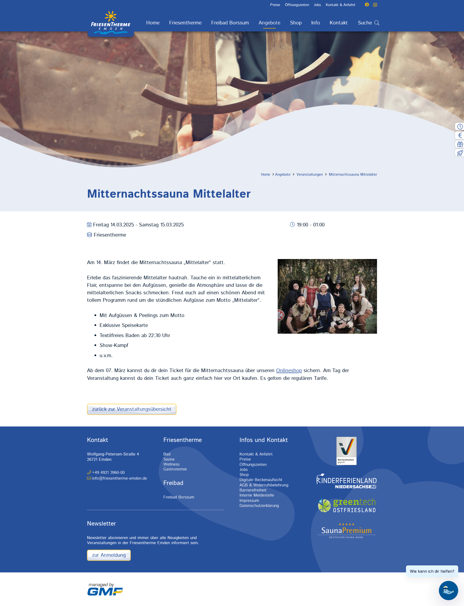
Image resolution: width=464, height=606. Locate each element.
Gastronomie (175, 469)
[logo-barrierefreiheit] (346, 450)
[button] (206, 23)
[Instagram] (375, 5)
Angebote (282, 174)
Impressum (249, 501)
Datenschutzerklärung (259, 506)
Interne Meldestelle (256, 495)
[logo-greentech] (346, 505)
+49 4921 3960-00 (108, 473)
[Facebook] (367, 5)
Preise (245, 459)
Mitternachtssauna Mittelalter (353, 174)
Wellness (171, 464)
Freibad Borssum (178, 497)
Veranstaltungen (310, 174)
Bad (166, 454)
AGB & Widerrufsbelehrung (263, 485)
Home (265, 174)
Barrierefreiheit (253, 490)
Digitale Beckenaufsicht (260, 480)
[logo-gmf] (105, 589)
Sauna (168, 459)
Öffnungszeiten (253, 465)
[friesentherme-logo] (110, 22)
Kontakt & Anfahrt (256, 454)
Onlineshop (289, 370)
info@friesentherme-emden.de (119, 478)
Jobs (243, 470)
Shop (244, 475)
